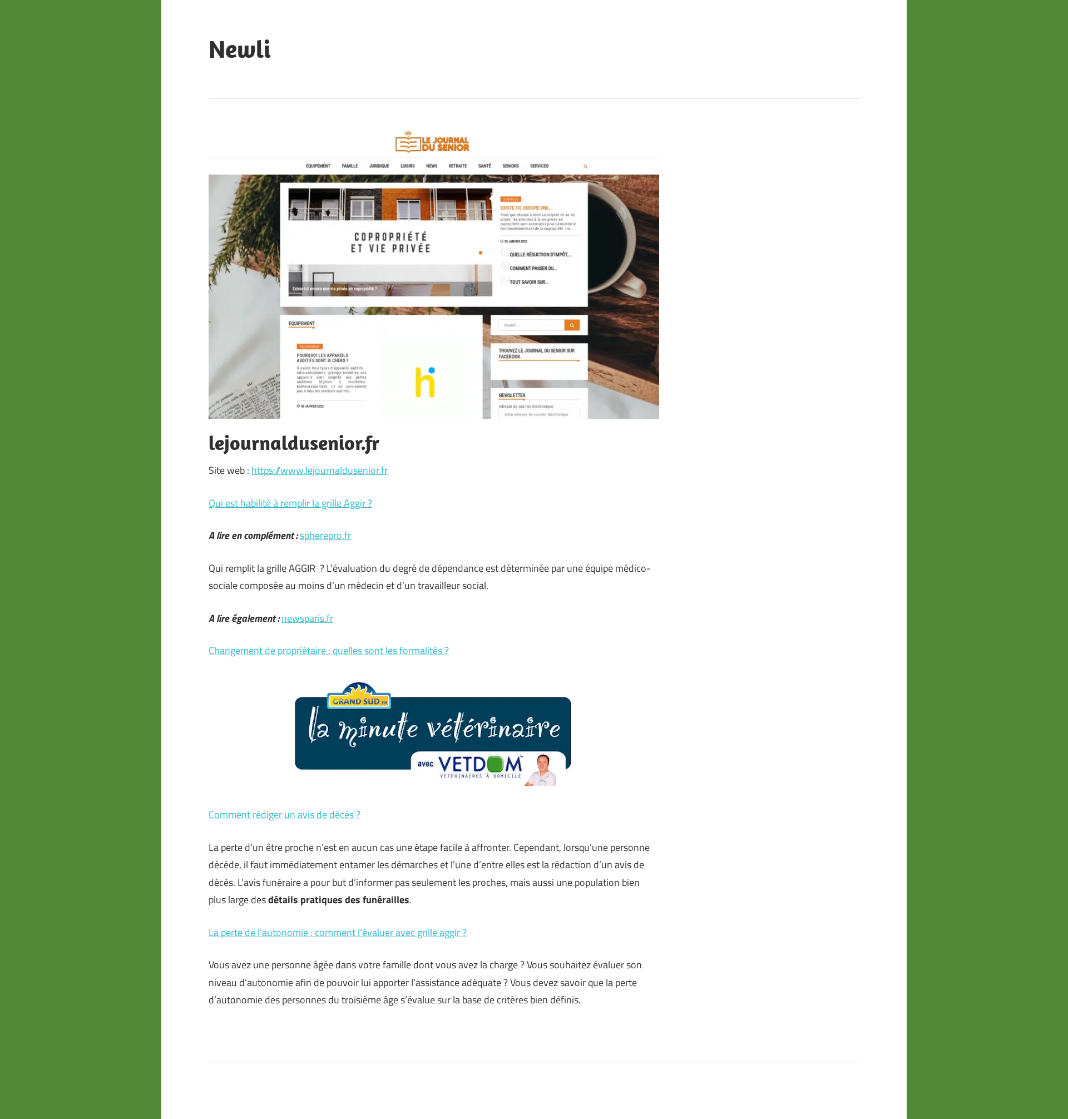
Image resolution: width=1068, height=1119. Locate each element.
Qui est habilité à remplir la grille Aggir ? (290, 503)
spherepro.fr (325, 535)
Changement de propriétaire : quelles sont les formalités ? (329, 650)
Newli (240, 49)
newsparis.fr (307, 618)
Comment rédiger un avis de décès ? (284, 814)
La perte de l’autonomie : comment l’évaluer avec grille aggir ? (338, 932)
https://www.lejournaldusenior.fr (319, 470)
